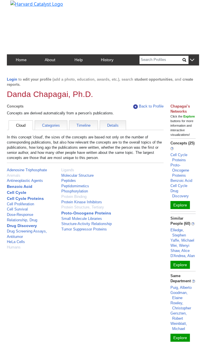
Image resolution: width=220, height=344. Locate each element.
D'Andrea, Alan (182, 256)
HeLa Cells (16, 242)
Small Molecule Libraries (81, 218)
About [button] (50, 59)
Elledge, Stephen (178, 232)
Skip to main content (24, 6)
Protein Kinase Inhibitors (81, 202)
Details (113, 125)
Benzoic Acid (19, 186)
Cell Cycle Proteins (25, 198)
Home (21, 59)
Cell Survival (17, 209)
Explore (180, 205)
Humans (14, 247)
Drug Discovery (22, 225)
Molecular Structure (77, 175)
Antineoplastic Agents (25, 180)
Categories (51, 125)
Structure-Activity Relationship (86, 224)
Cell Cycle (16, 192)
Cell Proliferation (20, 204)
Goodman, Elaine (179, 295)
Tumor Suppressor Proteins (84, 229)
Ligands (67, 170)
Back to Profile (151, 106)
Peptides (68, 180)
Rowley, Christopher (180, 305)
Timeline (83, 125)
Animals (13, 175)
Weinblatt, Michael (178, 326)
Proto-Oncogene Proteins (86, 213)
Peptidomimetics (75, 186)
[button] (192, 60)
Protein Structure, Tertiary (82, 207)
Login (12, 79)
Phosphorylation (74, 191)
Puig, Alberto (181, 287)
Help (78, 59)
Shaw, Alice (180, 250)
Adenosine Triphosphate (27, 170)
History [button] (107, 59)
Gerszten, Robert (178, 316)
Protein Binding (74, 196)
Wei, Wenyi (179, 245)
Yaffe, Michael (182, 240)
